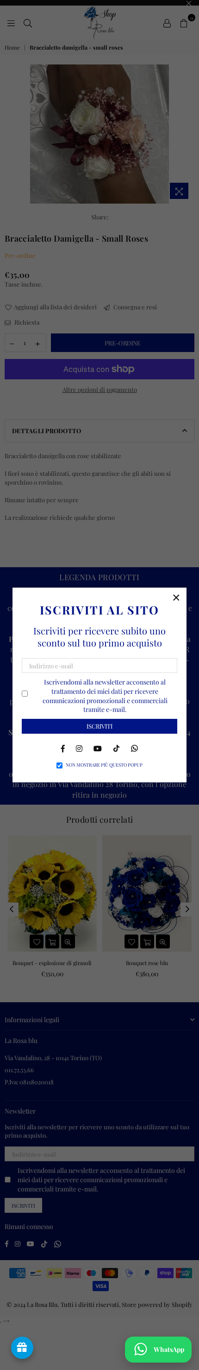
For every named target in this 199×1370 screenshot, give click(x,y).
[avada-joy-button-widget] (22, 1348)
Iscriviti (99, 726)
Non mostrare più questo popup (104, 765)
